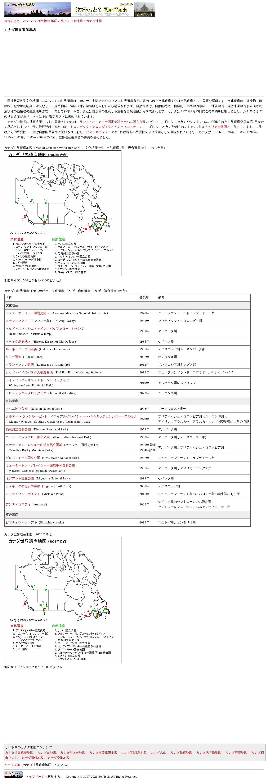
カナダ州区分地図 (72, 752)
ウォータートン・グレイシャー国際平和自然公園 (40, 465)
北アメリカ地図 (72, 21)
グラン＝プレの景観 (20, 364)
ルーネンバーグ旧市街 (21, 349)
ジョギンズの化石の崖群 (23, 486)
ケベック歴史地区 (18, 341)
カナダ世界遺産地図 (19, 752)
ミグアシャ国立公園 (20, 478)
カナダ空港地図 (59, 757)
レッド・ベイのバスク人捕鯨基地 (29, 372)
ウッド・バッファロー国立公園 (28, 437)
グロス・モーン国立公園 (23, 458)
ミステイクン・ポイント (23, 494)
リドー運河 (13, 357)
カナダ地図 (94, 21)
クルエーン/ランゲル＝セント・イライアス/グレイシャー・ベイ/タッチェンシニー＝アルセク (71, 416)
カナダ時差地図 (236, 752)
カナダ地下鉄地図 (208, 752)
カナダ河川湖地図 (134, 752)
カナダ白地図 (46, 752)
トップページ (34, 776)
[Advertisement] (129, 65)
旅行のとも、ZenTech (19, 21)
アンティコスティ (126, 126)
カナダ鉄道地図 (181, 752)
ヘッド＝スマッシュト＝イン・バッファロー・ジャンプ (45, 328)
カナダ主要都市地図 (103, 752)
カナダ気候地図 (33, 757)
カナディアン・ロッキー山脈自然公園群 (34, 445)
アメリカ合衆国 (216, 126)
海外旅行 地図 (47, 21)
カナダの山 (158, 752)
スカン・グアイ (17, 321)
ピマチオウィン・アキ (101, 132)
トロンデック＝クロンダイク (90, 126)
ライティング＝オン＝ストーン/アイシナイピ (37, 380)
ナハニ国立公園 (135, 121)
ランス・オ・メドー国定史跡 (100, 121)
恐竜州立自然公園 (18, 429)
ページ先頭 (12, 765)
